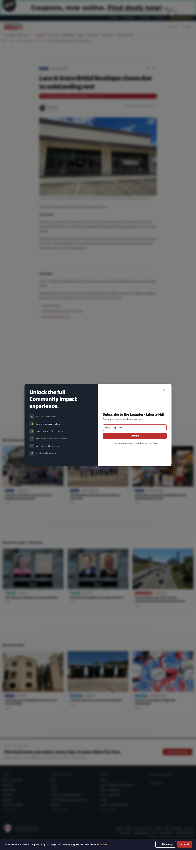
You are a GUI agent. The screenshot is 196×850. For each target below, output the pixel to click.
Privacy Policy (152, 443)
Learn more (102, 844)
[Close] (164, 389)
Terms (142, 443)
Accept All (184, 844)
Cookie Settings (166, 844)
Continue (135, 435)
